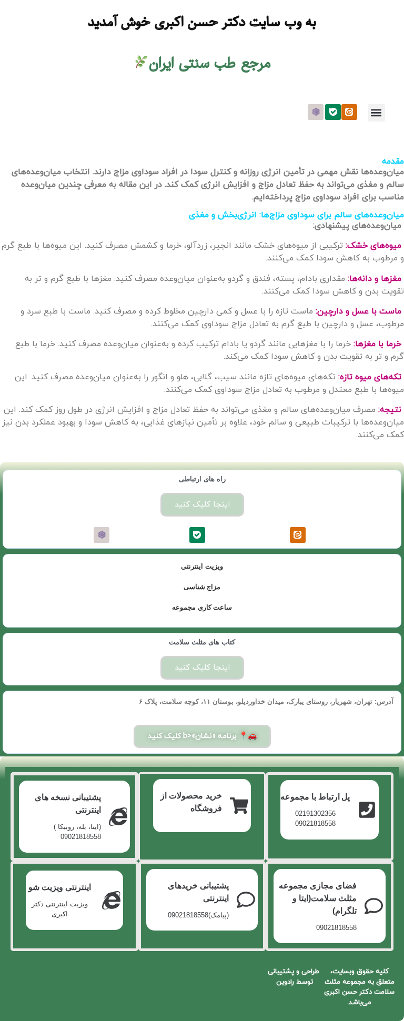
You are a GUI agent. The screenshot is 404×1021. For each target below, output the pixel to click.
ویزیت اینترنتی (202, 566)
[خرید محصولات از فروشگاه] (239, 805)
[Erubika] (316, 112)
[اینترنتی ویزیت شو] (111, 900)
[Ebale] (333, 112)
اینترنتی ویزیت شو (59, 887)
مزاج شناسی (202, 587)
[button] (376, 113)
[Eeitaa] (349, 112)
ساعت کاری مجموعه (202, 607)
